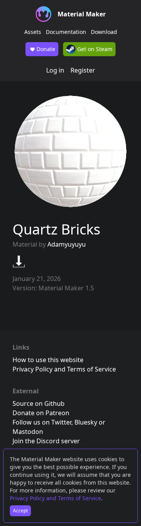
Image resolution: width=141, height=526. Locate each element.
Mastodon (28, 431)
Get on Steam (94, 49)
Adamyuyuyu (66, 244)
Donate (45, 49)
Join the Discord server (46, 441)
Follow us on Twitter (42, 422)
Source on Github (39, 403)
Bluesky (85, 422)
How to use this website (48, 359)
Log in (55, 70)
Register (82, 70)
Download (104, 32)
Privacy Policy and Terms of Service (55, 498)
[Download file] (19, 261)
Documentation (66, 32)
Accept (20, 510)
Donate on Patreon (41, 413)
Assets (32, 32)
